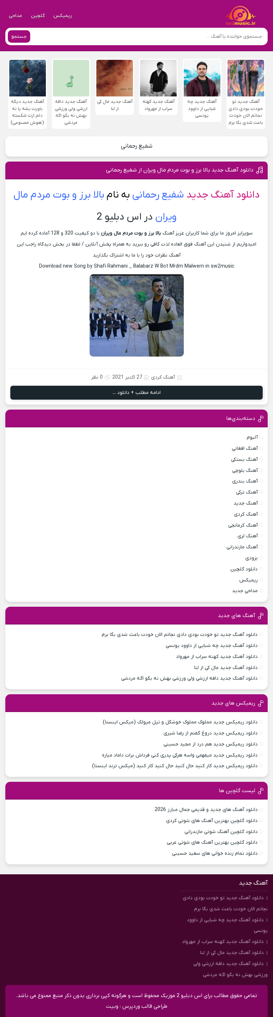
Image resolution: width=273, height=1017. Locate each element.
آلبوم (252, 437)
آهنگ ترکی (247, 492)
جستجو (19, 36)
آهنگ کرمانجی (243, 525)
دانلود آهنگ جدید (223, 195)
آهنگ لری (247, 536)
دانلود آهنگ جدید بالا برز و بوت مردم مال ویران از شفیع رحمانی (179, 170)
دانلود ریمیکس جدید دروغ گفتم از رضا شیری (211, 733)
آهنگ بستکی (244, 459)
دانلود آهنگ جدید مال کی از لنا (226, 667)
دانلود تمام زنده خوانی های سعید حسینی (215, 853)
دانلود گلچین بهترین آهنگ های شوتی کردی (212, 820)
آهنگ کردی (163, 377)
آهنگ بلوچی (245, 470)
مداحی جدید (245, 590)
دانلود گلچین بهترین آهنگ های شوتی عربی (212, 842)
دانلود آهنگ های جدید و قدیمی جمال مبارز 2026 (206, 809)
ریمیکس (62, 15)
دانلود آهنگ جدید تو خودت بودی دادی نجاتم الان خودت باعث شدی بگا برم (180, 634)
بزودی (251, 558)
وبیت (112, 1006)
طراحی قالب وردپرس (144, 1006)
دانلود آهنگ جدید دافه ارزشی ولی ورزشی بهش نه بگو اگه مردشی (189, 678)
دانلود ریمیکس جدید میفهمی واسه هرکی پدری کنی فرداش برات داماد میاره (180, 755)
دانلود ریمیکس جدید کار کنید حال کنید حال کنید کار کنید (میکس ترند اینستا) (175, 766)
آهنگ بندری (245, 481)
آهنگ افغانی (245, 448)
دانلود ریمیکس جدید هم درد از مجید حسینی (211, 744)
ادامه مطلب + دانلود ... (137, 392)
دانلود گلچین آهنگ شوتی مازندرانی (221, 831)
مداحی (15, 15)
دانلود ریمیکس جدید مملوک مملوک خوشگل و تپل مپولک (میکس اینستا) (180, 722)
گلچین (38, 15)
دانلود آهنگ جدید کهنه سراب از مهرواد (217, 656)
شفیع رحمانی (136, 146)
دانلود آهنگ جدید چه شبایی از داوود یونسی (212, 645)
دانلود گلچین (244, 569)
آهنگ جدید (246, 503)
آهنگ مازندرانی (242, 547)
